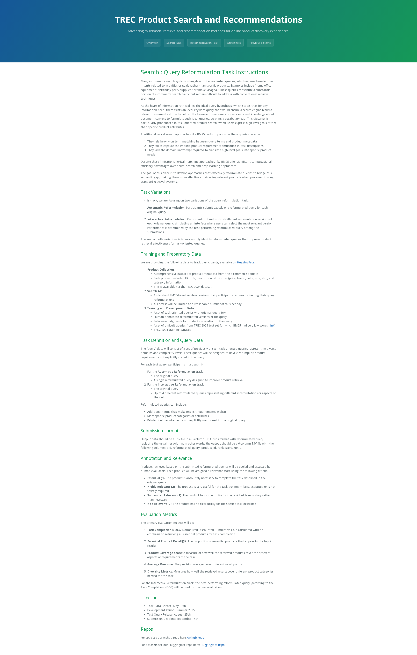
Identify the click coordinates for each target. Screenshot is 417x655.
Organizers (234, 43)
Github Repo (195, 638)
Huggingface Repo (213, 645)
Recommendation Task (204, 43)
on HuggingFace (243, 262)
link (271, 325)
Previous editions (260, 43)
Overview (152, 43)
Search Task (173, 43)
